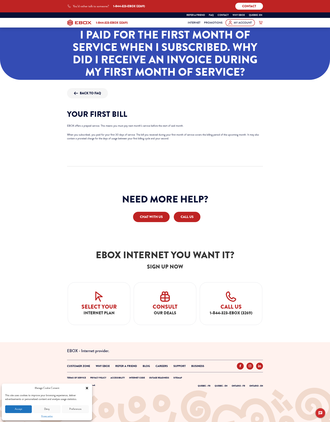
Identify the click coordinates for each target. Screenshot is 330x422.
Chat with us (151, 216)
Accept (18, 409)
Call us (187, 216)
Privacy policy (47, 416)
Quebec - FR (204, 385)
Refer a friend (195, 15)
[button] (87, 388)
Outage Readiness (159, 377)
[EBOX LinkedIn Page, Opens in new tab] (259, 366)
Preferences (75, 409)
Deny (47, 409)
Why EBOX (103, 366)
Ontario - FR (238, 385)
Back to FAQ (90, 93)
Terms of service (76, 377)
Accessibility (118, 377)
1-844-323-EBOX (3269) (112, 22)
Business (197, 366)
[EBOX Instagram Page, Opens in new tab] (250, 366)
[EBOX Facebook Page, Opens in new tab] (240, 366)
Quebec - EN (221, 385)
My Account (243, 23)
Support (179, 366)
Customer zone (78, 366)
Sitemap (177, 377)
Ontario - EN (256, 385)
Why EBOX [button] (239, 15)
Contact (249, 6)
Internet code (137, 377)
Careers (162, 366)
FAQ (211, 15)
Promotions (213, 23)
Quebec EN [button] (256, 15)
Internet (194, 23)
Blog (146, 366)
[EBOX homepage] (79, 23)
